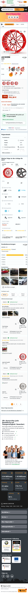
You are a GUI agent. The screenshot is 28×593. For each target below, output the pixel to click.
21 (20, 74)
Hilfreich (5, 332)
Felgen (17, 24)
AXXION (22, 24)
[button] (14, 137)
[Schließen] (26, 14)
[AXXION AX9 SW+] (13, 69)
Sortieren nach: (5, 291)
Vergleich (12, 5)
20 (15, 74)
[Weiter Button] (20, 404)
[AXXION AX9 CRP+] (22, 69)
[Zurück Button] (7, 404)
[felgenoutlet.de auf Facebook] (3, 576)
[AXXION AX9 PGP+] (18, 69)
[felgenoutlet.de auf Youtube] (12, 576)
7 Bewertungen (14, 63)
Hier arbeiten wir (16, 464)
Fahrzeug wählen (9, 24)
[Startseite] (2, 24)
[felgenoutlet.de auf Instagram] (7, 576)
